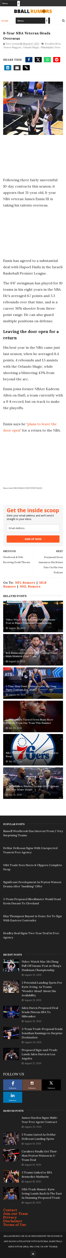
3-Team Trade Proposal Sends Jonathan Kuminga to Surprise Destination (42, 1033)
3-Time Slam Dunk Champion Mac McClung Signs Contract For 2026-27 (31, 688)
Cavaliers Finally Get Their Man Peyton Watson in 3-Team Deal (39, 1156)
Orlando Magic (31, 47)
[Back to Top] (33, 1253)
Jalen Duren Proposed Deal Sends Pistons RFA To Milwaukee (40, 1012)
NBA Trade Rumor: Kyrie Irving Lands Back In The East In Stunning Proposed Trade (42, 1193)
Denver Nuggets (12, 47)
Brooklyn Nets (53, 43)
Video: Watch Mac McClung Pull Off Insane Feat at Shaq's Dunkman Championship (30, 621)
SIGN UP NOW (33, 539)
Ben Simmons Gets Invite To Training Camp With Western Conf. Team (31, 654)
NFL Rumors (25, 582)
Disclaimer (13, 1221)
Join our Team (15, 1213)
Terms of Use (14, 1224)
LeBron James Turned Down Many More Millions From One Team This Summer (29, 721)
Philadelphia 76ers (50, 47)
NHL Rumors (30, 586)
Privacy (10, 1217)
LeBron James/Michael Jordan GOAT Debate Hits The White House (32, 788)
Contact (10, 1210)
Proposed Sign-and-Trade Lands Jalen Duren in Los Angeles (39, 1054)
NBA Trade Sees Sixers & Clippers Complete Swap (32, 754)
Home (5, 20)
